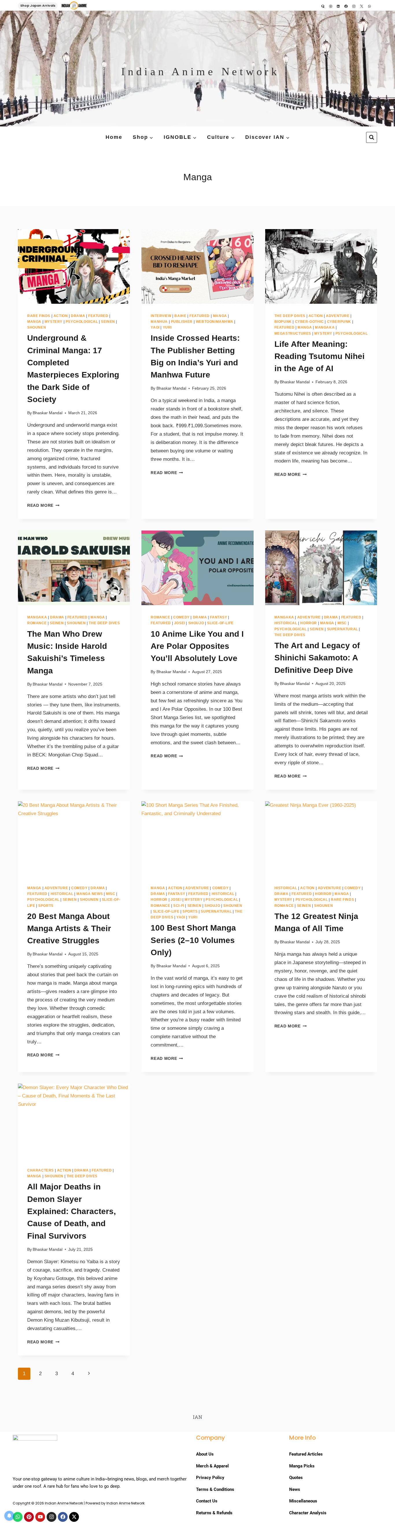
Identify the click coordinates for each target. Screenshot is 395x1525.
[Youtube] (40, 1517)
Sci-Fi (178, 906)
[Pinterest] (330, 6)
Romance (37, 623)
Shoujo (196, 623)
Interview (161, 316)
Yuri (167, 327)
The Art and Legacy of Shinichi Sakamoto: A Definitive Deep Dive (317, 658)
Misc (342, 623)
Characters (40, 1170)
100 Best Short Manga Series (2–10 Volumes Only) (193, 940)
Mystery (53, 322)
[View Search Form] (371, 137)
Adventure (337, 316)
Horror (308, 623)
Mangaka (325, 327)
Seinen (108, 322)
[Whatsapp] (18, 1517)
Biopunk (283, 322)
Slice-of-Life (220, 623)
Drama (78, 316)
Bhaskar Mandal (47, 413)
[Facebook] (346, 6)
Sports (45, 906)
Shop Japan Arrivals (38, 5)
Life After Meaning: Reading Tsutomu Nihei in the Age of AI (319, 356)
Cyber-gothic (309, 322)
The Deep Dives (289, 316)
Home (114, 137)
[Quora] (323, 6)
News (295, 1489)
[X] (362, 6)
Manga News (89, 894)
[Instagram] (354, 6)
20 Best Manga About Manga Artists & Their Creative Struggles (69, 928)
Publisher (182, 322)
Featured (98, 316)
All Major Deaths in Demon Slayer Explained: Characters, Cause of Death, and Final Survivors (71, 1211)
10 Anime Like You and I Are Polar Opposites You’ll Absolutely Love (197, 646)
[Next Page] (89, 1374)
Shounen (36, 327)
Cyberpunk (339, 322)
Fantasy (218, 617)
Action (60, 316)
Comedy (181, 617)
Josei (179, 623)
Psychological (82, 322)
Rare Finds (38, 316)
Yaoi (155, 327)
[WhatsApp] (369, 6)
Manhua (159, 322)
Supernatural (342, 629)
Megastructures (292, 333)
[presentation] (74, 266)
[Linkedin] (338, 6)
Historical (285, 623)
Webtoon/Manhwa (214, 322)
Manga (34, 322)
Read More (43, 505)
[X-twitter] (74, 1517)
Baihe (180, 316)
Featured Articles (306, 1454)
